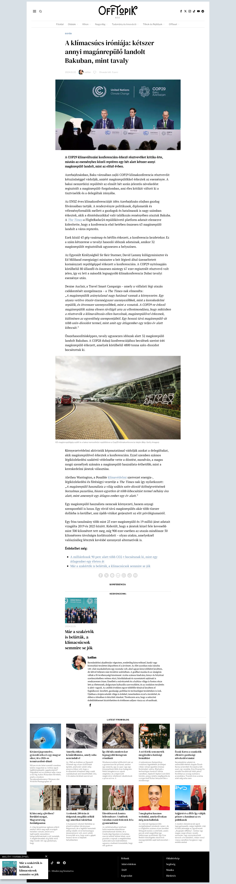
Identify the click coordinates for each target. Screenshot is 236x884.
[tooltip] (181, 11)
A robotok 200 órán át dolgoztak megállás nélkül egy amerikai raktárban (80, 816)
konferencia (118, 584)
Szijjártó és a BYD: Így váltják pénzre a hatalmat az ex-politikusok (190, 816)
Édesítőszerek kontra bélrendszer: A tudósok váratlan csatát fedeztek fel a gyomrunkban (117, 818)
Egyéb (68, 33)
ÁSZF (124, 870)
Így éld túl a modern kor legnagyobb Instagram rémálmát (115, 755)
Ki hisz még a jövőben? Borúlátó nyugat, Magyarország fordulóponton (42, 818)
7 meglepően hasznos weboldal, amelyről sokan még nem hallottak (153, 816)
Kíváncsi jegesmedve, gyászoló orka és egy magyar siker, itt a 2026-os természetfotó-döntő (45, 756)
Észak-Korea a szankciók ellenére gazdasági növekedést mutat (188, 755)
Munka (170, 870)
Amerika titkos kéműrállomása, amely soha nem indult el (81, 755)
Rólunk (125, 858)
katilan (87, 72)
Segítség (170, 864)
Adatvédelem (128, 864)
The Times (75, 220)
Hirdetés (171, 875)
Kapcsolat (126, 875)
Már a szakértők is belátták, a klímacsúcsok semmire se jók (110, 566)
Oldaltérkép (172, 858)
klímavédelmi (117, 477)
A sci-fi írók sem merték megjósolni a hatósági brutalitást (151, 755)
